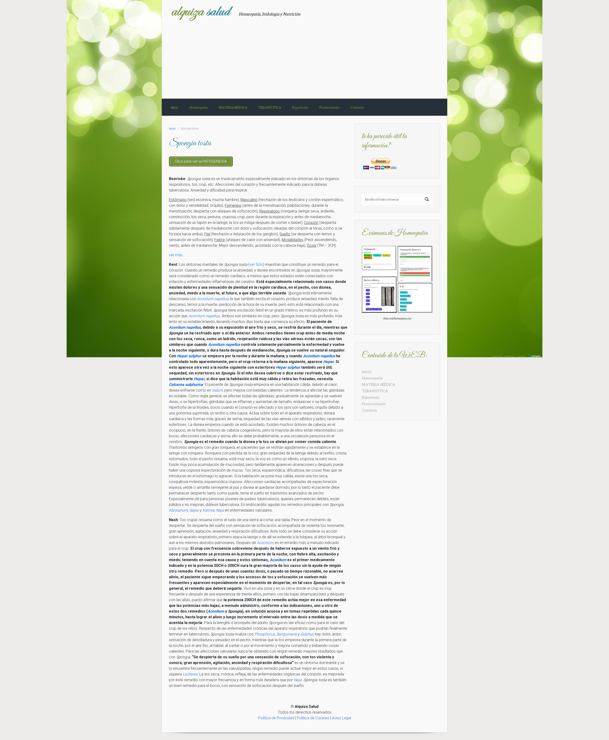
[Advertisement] (304, 57)
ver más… (177, 255)
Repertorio (370, 397)
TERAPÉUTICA (375, 390)
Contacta (369, 410)
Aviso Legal (341, 718)
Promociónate (374, 403)
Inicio (172, 128)
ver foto (256, 264)
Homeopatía (372, 377)
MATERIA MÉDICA (378, 384)
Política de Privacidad (276, 718)
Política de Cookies (313, 718)
